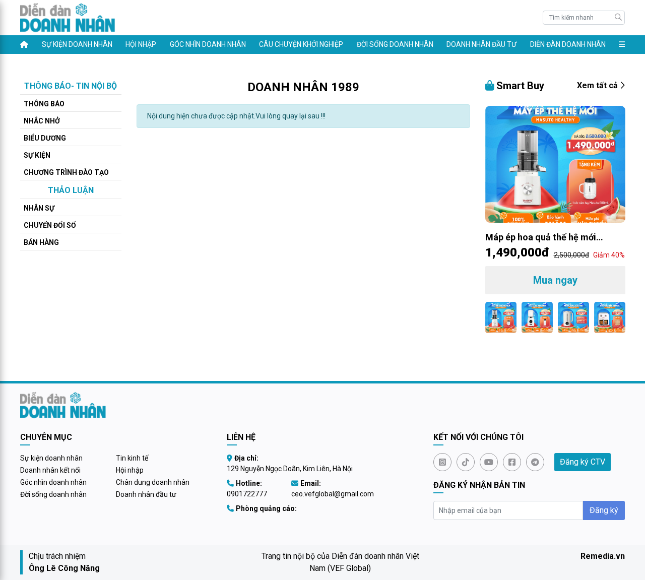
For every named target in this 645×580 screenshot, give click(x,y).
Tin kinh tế (132, 458)
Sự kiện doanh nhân (77, 44)
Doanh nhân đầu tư (481, 44)
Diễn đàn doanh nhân (568, 44)
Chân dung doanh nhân (152, 482)
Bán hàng (41, 242)
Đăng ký (604, 510)
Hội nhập (140, 44)
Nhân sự (39, 208)
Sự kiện (37, 155)
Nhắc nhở (42, 121)
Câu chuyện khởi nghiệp (301, 44)
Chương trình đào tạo (66, 172)
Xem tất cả (598, 85)
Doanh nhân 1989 (303, 87)
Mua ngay (555, 280)
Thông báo (44, 104)
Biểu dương (45, 138)
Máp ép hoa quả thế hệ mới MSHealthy (540, 238)
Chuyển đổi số (50, 225)
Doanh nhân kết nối (50, 470)
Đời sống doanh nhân (395, 44)
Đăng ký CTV (582, 462)
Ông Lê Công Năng (64, 568)
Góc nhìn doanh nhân (208, 44)
